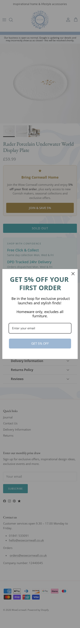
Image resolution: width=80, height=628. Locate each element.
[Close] (73, 273)
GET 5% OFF (40, 344)
